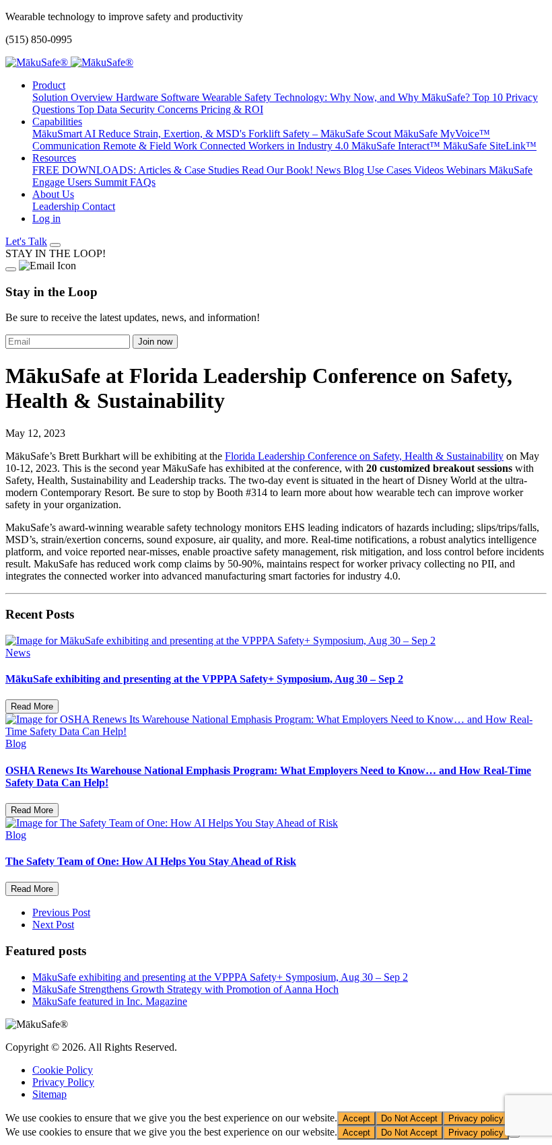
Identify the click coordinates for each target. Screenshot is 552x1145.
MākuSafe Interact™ (397, 145)
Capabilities (57, 121)
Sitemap (49, 1094)
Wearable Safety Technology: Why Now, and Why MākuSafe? (337, 97)
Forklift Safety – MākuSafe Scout (321, 133)
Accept (356, 1118)
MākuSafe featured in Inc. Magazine (109, 1001)
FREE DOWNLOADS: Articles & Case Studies (137, 170)
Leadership (57, 206)
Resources (54, 158)
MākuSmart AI (65, 133)
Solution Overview (74, 97)
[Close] (10, 269)
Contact (98, 206)
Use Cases (390, 170)
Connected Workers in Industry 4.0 (275, 145)
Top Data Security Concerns (139, 109)
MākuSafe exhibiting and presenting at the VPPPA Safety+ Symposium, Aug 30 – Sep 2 (220, 977)
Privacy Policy (63, 1082)
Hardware (138, 97)
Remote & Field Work (151, 145)
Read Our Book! (279, 170)
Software (181, 97)
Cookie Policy (62, 1070)
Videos (430, 170)
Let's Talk (26, 241)
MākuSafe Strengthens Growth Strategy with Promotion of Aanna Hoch (185, 989)
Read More (32, 706)
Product (48, 85)
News (329, 170)
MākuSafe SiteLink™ (490, 145)
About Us (53, 194)
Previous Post (61, 912)
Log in (46, 218)
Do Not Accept (409, 1118)
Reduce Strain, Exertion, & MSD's (173, 133)
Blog (355, 170)
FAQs (143, 182)
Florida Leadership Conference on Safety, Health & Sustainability (364, 456)
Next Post (53, 924)
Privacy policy (476, 1118)
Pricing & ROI (232, 109)
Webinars (467, 170)
